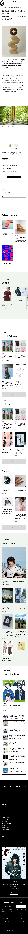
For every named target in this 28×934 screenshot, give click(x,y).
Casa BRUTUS (22, 918)
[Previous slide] (12, 148)
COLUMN (13, 798)
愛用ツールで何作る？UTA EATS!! (7, 823)
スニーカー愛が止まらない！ (7, 806)
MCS (19, 925)
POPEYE (11, 918)
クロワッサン (16, 918)
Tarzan (14, 921)
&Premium (9, 921)
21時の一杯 (4, 825)
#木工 (22, 199)
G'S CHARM (22, 794)
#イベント (8, 199)
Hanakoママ (22, 921)
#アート (12, 199)
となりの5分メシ (4, 821)
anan (3, 918)
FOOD (3, 798)
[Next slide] (16, 148)
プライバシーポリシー (15, 909)
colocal (17, 921)
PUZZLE (3, 800)
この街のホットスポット (6, 827)
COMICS (8, 798)
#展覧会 (3, 199)
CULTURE (9, 796)
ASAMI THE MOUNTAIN (6, 815)
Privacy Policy (20, 929)
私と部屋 (3, 813)
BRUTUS (7, 918)
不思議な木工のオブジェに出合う (14, 176)
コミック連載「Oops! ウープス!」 (7, 819)
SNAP (8, 794)
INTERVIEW (15, 796)
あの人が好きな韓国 (5, 829)
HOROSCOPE (20, 798)
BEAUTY (3, 796)
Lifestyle (5, 7)
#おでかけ (17, 199)
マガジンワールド (8, 929)
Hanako (5, 921)
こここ (16, 925)
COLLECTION (14, 794)
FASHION (4, 794)
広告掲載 (14, 929)
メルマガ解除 (4, 913)
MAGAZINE (9, 800)
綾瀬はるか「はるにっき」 (6, 817)
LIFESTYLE (21, 796)
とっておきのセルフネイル (6, 808)
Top (2, 7)
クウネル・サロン (11, 925)
